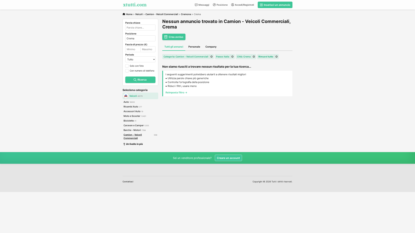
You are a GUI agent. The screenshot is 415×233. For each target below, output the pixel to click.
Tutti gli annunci (173, 46)
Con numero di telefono (142, 70)
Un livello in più (134, 144)
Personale (194, 46)
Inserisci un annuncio (276, 4)
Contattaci (128, 181)
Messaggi (203, 4)
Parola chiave (132, 23)
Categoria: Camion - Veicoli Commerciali (186, 56)
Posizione (222, 4)
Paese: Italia (222, 56)
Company (211, 46)
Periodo (129, 54)
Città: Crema (244, 56)
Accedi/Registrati (244, 4)
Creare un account (228, 158)
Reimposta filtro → (176, 92)
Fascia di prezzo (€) (136, 44)
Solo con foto (137, 65)
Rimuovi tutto (265, 56)
